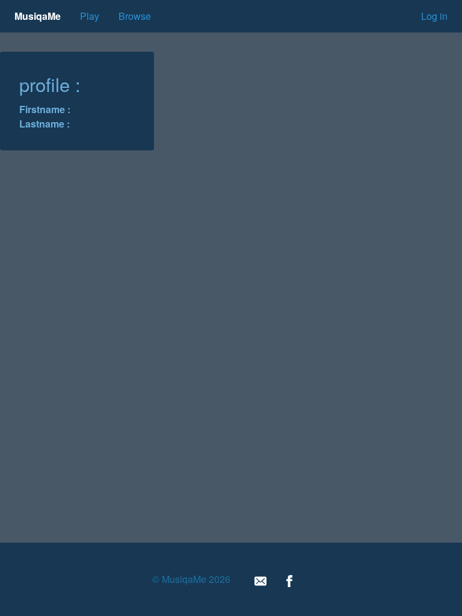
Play (89, 16)
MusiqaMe (37, 16)
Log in (434, 16)
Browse (135, 16)
